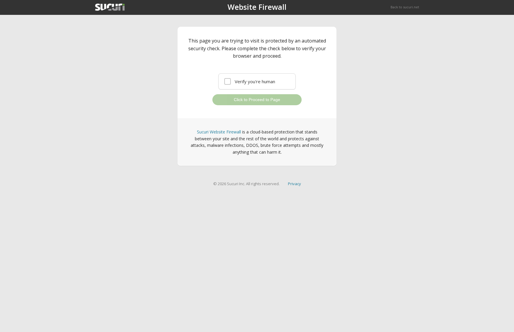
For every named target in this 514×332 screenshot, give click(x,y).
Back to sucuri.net (405, 7)
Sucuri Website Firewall (219, 132)
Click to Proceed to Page (257, 99)
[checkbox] (257, 81)
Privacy (294, 183)
